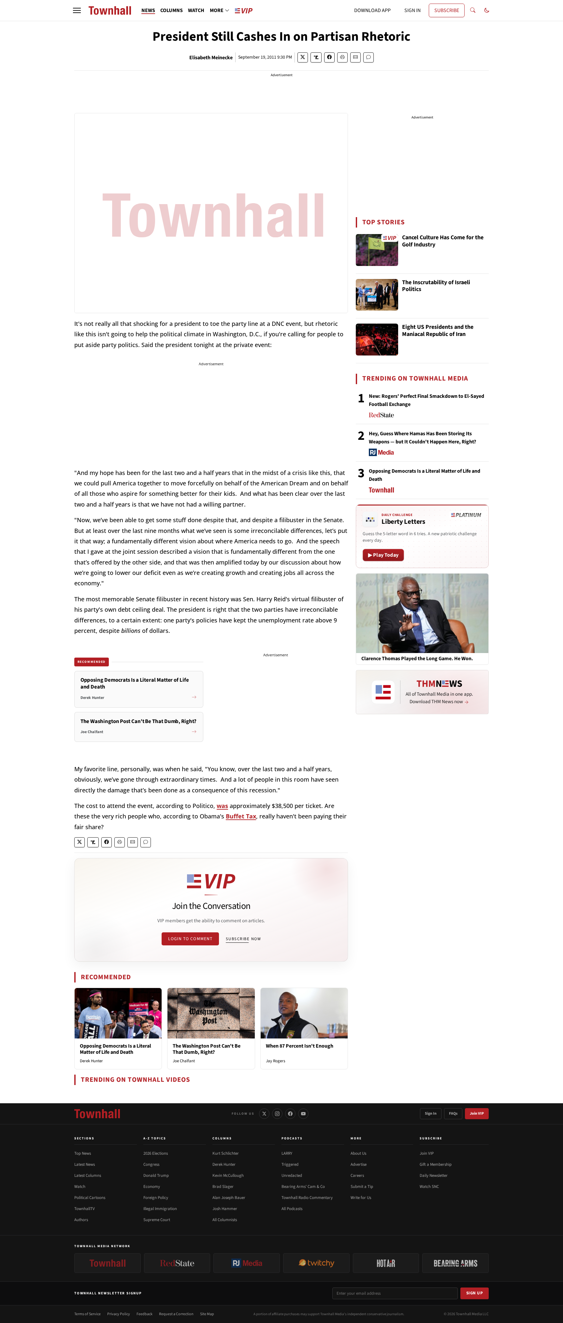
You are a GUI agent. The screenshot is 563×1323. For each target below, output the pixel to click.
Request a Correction (176, 1314)
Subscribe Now (243, 939)
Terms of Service (87, 1314)
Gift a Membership (436, 1164)
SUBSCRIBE (446, 10)
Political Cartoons (89, 1198)
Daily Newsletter (434, 1175)
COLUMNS (171, 10)
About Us (358, 1153)
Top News (82, 1153)
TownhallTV (84, 1209)
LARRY (287, 1153)
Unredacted (292, 1175)
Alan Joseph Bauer (228, 1198)
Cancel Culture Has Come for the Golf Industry (443, 241)
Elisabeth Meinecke (211, 57)
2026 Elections (155, 1153)
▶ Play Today (383, 555)
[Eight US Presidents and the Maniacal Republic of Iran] (377, 339)
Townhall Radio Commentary (307, 1198)
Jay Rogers (275, 1061)
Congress (151, 1164)
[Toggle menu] (76, 10)
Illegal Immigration (160, 1209)
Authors (81, 1220)
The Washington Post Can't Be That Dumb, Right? (206, 1049)
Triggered (290, 1164)
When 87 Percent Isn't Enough (299, 1046)
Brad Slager (223, 1187)
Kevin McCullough (228, 1175)
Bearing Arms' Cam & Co (303, 1187)
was (222, 806)
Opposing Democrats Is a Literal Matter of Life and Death (115, 1049)
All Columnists (224, 1220)
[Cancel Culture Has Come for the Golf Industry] (377, 250)
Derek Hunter (91, 1061)
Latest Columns (87, 1175)
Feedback (144, 1314)
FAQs (453, 1113)
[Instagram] (277, 1113)
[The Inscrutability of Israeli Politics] (377, 295)
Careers (357, 1175)
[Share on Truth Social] (316, 57)
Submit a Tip (362, 1187)
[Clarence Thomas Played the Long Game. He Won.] (422, 613)
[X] (264, 1113)
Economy (151, 1187)
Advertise (359, 1164)
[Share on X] (302, 57)
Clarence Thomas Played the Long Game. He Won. (417, 659)
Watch (79, 1187)
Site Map (207, 1314)
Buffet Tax (241, 816)
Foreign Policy (155, 1198)
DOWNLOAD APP (372, 10)
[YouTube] (303, 1113)
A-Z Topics (154, 1138)
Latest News (84, 1164)
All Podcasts (292, 1209)
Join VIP (477, 1113)
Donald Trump (156, 1175)
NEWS (148, 10)
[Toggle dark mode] (487, 10)
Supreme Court (156, 1220)
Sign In (431, 1113)
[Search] (472, 10)
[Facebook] (290, 1113)
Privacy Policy (118, 1314)
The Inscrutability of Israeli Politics (436, 286)
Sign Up (474, 1293)
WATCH (196, 10)
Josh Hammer (224, 1209)
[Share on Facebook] (329, 57)
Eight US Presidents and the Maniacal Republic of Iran (437, 331)
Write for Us (361, 1198)
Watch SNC (429, 1187)
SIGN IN (412, 10)
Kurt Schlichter (225, 1153)
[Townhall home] (97, 1113)
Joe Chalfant (184, 1061)
